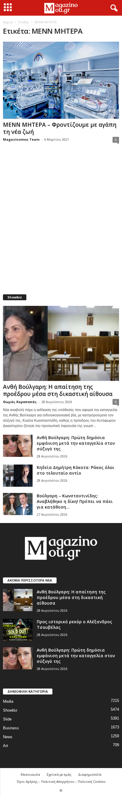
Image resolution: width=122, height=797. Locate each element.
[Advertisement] (61, 222)
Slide (7, 719)
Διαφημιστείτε (90, 774)
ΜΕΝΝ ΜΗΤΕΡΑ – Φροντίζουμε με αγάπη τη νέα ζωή (59, 128)
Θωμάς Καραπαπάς (20, 402)
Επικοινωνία (30, 774)
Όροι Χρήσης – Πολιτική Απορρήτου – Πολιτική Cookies (61, 781)
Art (5, 746)
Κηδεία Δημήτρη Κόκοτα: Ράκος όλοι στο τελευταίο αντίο (75, 470)
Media (8, 701)
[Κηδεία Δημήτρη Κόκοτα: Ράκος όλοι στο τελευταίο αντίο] (18, 476)
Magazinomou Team (21, 139)
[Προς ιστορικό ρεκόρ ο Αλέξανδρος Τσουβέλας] (18, 630)
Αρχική (8, 22)
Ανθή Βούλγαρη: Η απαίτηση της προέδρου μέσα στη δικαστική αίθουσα (58, 390)
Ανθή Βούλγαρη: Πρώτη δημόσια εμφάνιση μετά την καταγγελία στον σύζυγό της (76, 443)
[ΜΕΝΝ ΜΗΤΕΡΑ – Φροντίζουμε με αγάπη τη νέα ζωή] (61, 80)
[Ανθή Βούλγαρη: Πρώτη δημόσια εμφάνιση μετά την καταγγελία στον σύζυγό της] (18, 446)
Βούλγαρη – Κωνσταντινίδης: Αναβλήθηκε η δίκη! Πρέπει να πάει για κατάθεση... (75, 501)
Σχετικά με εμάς (59, 774)
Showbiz (10, 710)
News (7, 737)
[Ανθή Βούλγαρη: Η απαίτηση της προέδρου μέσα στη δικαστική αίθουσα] (61, 343)
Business (11, 728)
